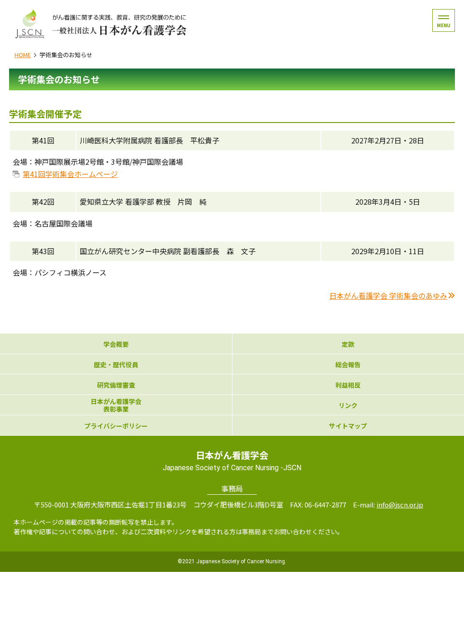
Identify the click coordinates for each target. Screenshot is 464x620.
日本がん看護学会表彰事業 (116, 405)
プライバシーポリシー (116, 426)
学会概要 (116, 344)
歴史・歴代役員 (116, 365)
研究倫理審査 (116, 385)
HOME (22, 54)
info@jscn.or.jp (400, 504)
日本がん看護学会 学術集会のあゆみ (388, 295)
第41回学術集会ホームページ (70, 173)
